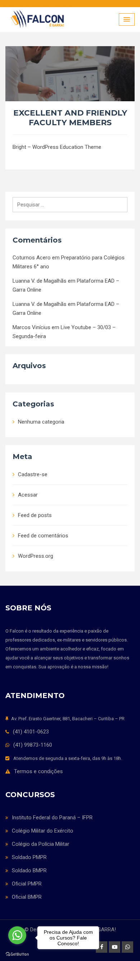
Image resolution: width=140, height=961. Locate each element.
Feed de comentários (43, 535)
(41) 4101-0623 (31, 731)
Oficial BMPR (27, 897)
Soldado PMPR (29, 857)
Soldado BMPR (29, 870)
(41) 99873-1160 (32, 745)
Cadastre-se (32, 474)
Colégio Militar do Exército (42, 831)
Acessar (28, 495)
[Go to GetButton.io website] (17, 954)
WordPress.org (35, 556)
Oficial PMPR (27, 883)
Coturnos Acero (32, 257)
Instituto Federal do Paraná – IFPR (52, 817)
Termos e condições (38, 771)
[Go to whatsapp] (17, 935)
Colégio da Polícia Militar (40, 844)
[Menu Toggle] (127, 19)
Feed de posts (35, 515)
